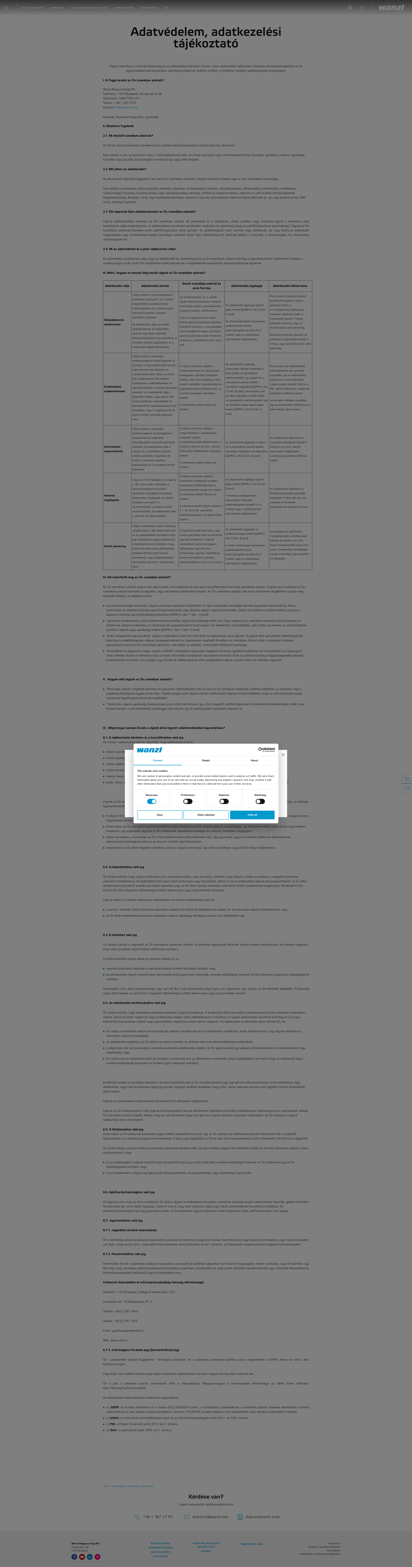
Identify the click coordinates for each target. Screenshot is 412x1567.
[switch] (187, 801)
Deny (160, 814)
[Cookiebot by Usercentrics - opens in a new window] (261, 749)
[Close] (283, 755)
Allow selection (206, 814)
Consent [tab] (158, 760)
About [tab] (254, 760)
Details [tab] (206, 760)
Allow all (252, 814)
